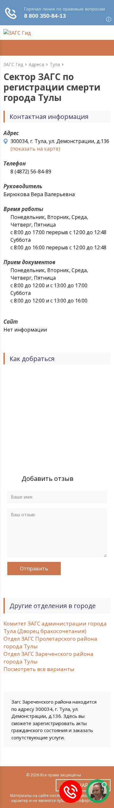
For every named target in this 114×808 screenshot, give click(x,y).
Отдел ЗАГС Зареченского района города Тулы (48, 657)
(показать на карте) (35, 148)
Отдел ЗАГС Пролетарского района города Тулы (50, 642)
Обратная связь (83, 785)
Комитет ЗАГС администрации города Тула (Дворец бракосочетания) (55, 627)
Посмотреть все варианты (38, 669)
